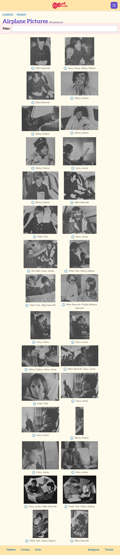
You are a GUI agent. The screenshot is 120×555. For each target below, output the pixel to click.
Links (38, 549)
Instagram (94, 549)
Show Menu (114, 5)
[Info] (32, 68)
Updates (11, 549)
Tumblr (109, 549)
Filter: (6, 28)
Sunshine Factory (60, 5)
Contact (25, 549)
